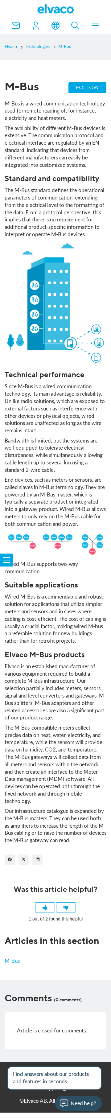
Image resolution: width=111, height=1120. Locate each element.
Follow (87, 87)
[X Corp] (23, 859)
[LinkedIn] (37, 859)
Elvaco (11, 47)
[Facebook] (10, 859)
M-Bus (64, 47)
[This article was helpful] (45, 907)
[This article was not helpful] (66, 907)
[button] (36, 26)
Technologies (38, 47)
